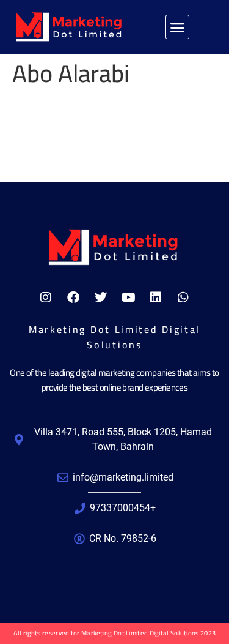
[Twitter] (101, 297)
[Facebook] (73, 297)
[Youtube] (128, 297)
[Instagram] (46, 297)
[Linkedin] (156, 297)
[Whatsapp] (183, 297)
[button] (177, 27)
